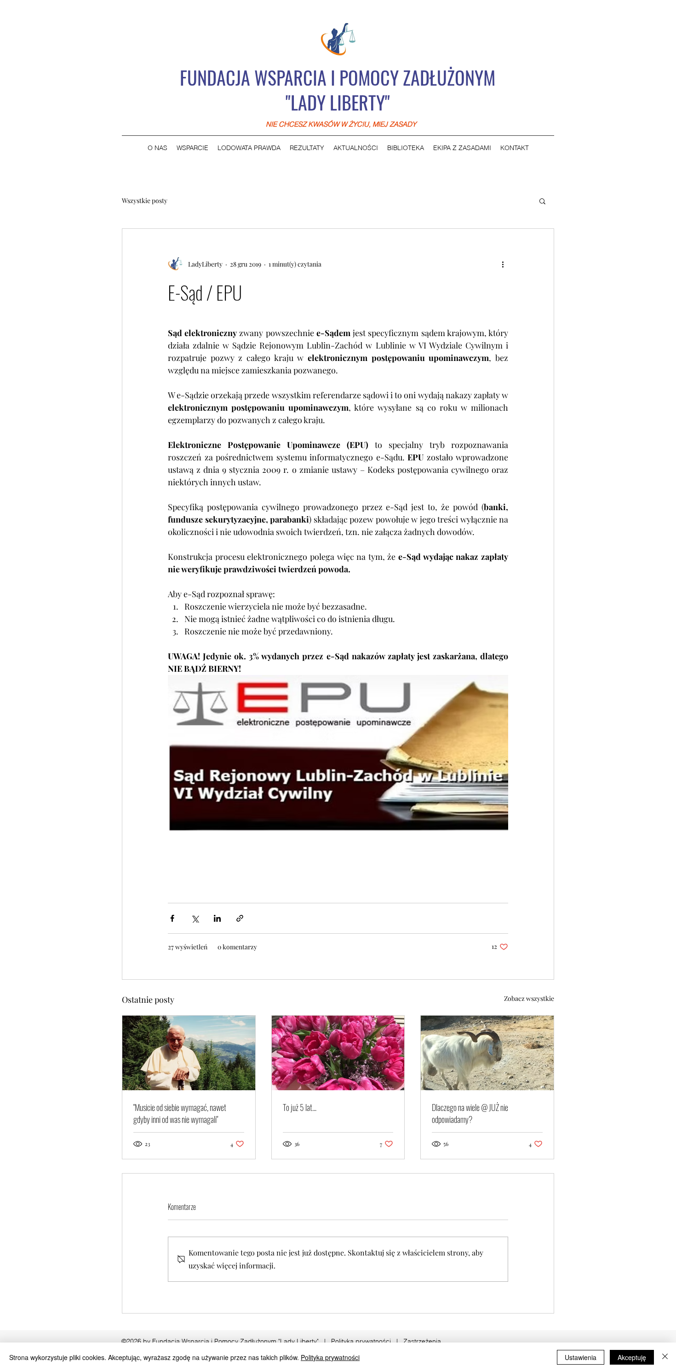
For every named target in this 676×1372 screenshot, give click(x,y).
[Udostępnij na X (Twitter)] (194, 918)
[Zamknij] (664, 1357)
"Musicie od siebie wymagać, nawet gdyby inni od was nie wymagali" (179, 1113)
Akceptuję (632, 1357)
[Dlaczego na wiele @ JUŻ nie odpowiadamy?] (487, 1053)
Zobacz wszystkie (529, 998)
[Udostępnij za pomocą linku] (239, 918)
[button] (542, 200)
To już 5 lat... (299, 1107)
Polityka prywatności (361, 1341)
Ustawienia (580, 1357)
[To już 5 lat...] (338, 1053)
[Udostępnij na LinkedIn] (217, 918)
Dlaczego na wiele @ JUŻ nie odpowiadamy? (470, 1113)
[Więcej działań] (502, 263)
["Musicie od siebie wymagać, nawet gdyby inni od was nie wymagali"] (188, 1053)
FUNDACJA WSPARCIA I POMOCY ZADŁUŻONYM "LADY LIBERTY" (337, 90)
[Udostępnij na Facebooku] (172, 918)
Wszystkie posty (144, 200)
